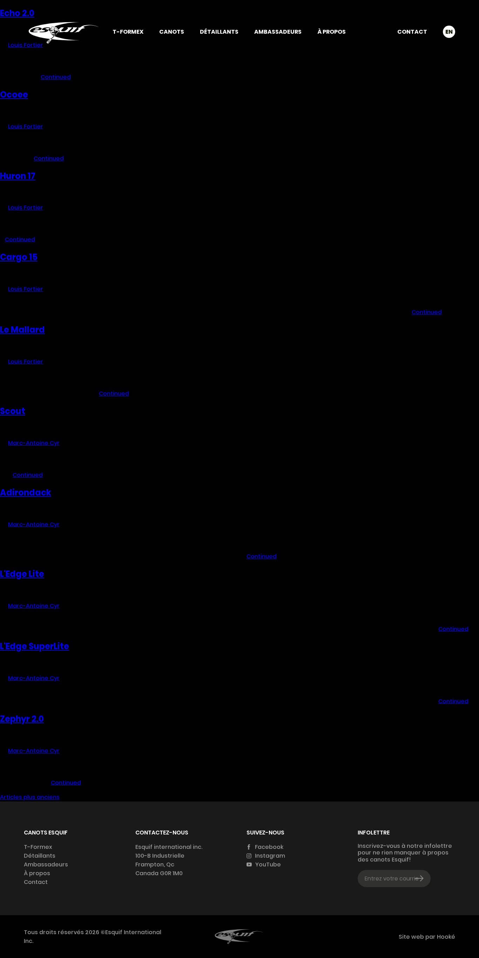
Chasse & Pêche (172, 381)
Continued (56, 77)
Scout (12, 411)
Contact (412, 32)
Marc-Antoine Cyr (34, 443)
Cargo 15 (19, 257)
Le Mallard (22, 329)
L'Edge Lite (22, 574)
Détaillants (219, 32)
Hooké (445, 937)
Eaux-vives (171, 363)
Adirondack (25, 492)
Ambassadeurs (278, 32)
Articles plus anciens (30, 797)
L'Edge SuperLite (34, 646)
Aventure (171, 372)
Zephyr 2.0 (22, 719)
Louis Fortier (25, 126)
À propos (331, 32)
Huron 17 (17, 176)
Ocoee (14, 94)
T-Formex (128, 32)
